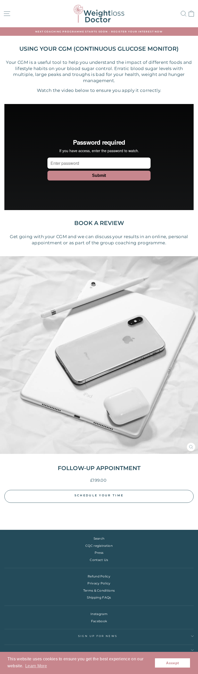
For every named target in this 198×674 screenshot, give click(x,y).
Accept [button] (172, 663)
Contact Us (99, 560)
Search (99, 538)
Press (99, 553)
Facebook (99, 621)
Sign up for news (97, 636)
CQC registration (99, 546)
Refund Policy (99, 576)
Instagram (99, 614)
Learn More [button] (36, 666)
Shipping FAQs (99, 597)
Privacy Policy (99, 583)
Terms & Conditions (99, 590)
